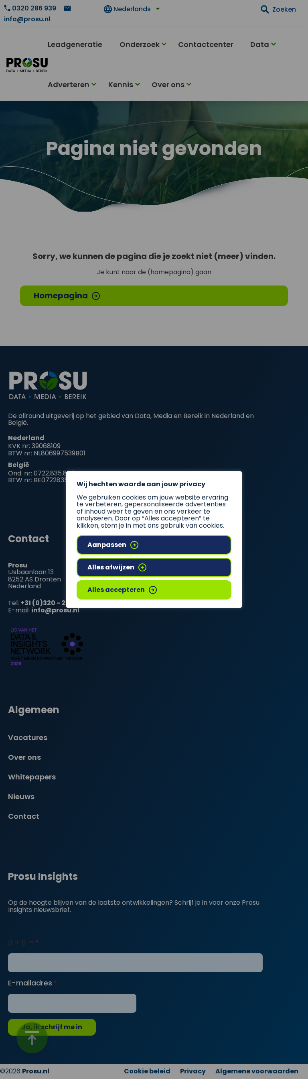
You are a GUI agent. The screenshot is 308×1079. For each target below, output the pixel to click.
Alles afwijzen (110, 567)
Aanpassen (106, 544)
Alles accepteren (116, 589)
